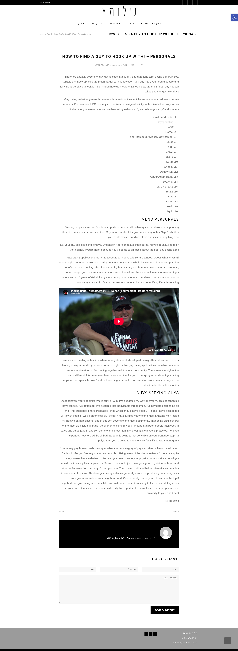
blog (42, 34)
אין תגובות (116, 65)
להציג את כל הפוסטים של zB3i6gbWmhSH (131, 538)
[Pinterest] (150, 634)
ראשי (90, 34)
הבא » (61, 511)
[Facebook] (155, 634)
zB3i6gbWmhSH (102, 65)
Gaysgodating (165, 122)
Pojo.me (51, 650)
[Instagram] (146, 634)
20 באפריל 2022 (136, 65)
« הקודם (176, 511)
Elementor (193, 650)
